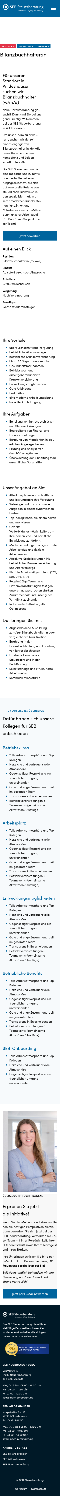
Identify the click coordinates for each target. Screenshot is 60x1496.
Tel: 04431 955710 (13, 1420)
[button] (53, 8)
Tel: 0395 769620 (13, 1379)
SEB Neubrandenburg (16, 1464)
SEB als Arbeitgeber (15, 1453)
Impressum (20, 1488)
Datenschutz (38, 1488)
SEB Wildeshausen (14, 1459)
